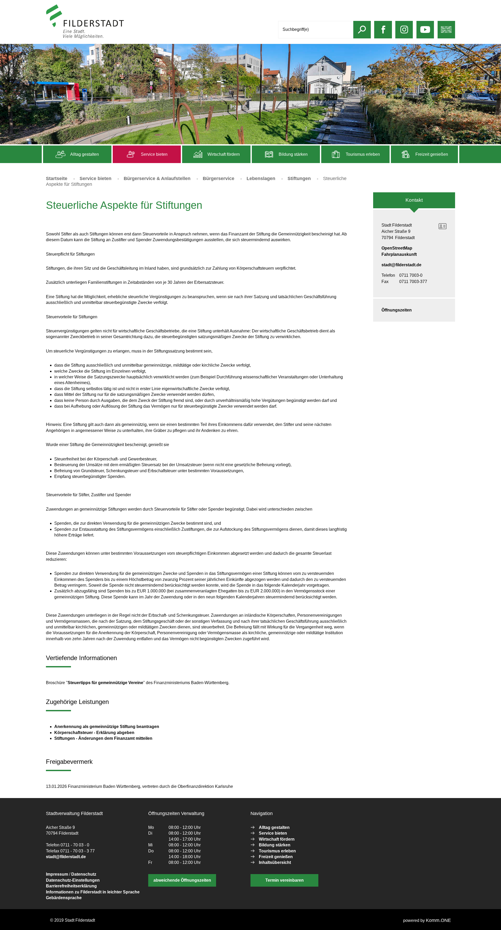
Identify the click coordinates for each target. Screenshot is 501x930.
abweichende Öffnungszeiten (182, 880)
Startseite (56, 178)
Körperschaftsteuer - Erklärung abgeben (94, 732)
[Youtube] (425, 33)
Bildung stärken (293, 154)
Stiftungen (299, 178)
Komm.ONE (438, 920)
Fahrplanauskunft (399, 254)
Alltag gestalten (84, 154)
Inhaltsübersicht (275, 862)
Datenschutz (83, 874)
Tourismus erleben (362, 154)
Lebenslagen (262, 178)
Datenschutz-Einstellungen (73, 880)
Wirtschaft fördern (223, 154)
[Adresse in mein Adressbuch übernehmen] (442, 226)
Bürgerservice (218, 178)
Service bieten (154, 154)
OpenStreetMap (396, 248)
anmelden (134, 37)
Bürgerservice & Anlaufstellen (157, 178)
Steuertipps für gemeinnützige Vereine (105, 682)
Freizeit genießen (431, 154)
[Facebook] (383, 33)
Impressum (57, 874)
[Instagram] (404, 33)
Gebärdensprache (64, 898)
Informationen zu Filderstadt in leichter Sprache (93, 892)
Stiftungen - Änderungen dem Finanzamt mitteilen (103, 738)
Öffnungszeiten (396, 310)
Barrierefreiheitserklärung (71, 886)
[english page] (446, 33)
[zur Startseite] (85, 37)
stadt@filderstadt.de (401, 265)
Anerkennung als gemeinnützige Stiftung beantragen (106, 726)
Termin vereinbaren (284, 880)
